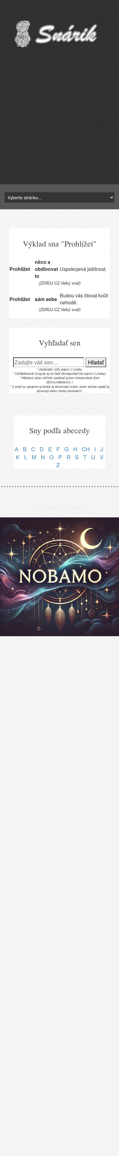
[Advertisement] (59, 125)
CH (86, 449)
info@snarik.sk (69, 508)
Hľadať (96, 362)
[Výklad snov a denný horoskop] (59, 576)
